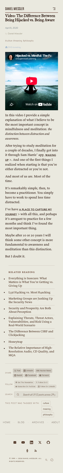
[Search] (46, 460)
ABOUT (56, 422)
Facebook (32, 375)
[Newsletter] (15, 442)
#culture (8, 40)
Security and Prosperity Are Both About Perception (30, 310)
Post (18, 371)
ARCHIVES (38, 422)
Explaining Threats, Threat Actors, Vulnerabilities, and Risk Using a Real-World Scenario (31, 321)
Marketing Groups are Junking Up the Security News (31, 300)
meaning (47, 408)
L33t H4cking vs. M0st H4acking (29, 292)
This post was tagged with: (22, 403)
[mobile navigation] (54, 8)
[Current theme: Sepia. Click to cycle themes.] (52, 460)
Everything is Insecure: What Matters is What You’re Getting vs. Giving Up (31, 281)
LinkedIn (29, 371)
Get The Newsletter (25, 382)
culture (46, 403)
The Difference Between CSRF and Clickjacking (31, 333)
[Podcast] (27, 451)
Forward (45, 375)
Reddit (19, 375)
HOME (6, 422)
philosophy (47, 414)
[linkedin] (31, 442)
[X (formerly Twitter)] (40, 442)
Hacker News (43, 370)
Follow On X (42, 382)
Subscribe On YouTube (26, 386)
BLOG (21, 422)
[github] (48, 442)
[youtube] (23, 442)
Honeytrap (15, 341)
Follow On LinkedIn (47, 386)
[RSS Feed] (36, 451)
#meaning (17, 40)
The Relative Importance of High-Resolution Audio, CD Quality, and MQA (31, 351)
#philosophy (28, 40)
